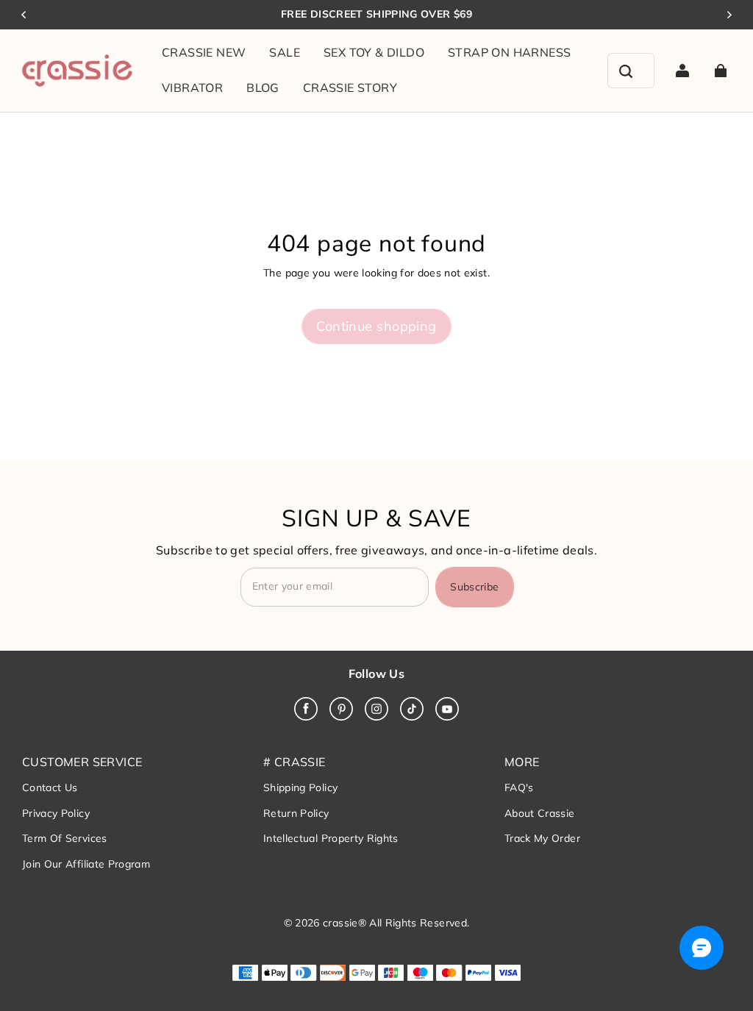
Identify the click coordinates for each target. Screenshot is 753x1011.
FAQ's (519, 787)
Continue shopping (376, 326)
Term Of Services (64, 838)
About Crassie (539, 813)
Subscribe (474, 586)
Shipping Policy (300, 787)
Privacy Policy (56, 813)
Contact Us (50, 787)
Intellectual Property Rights (331, 838)
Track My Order (542, 838)
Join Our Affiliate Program (86, 864)
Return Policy (296, 813)
